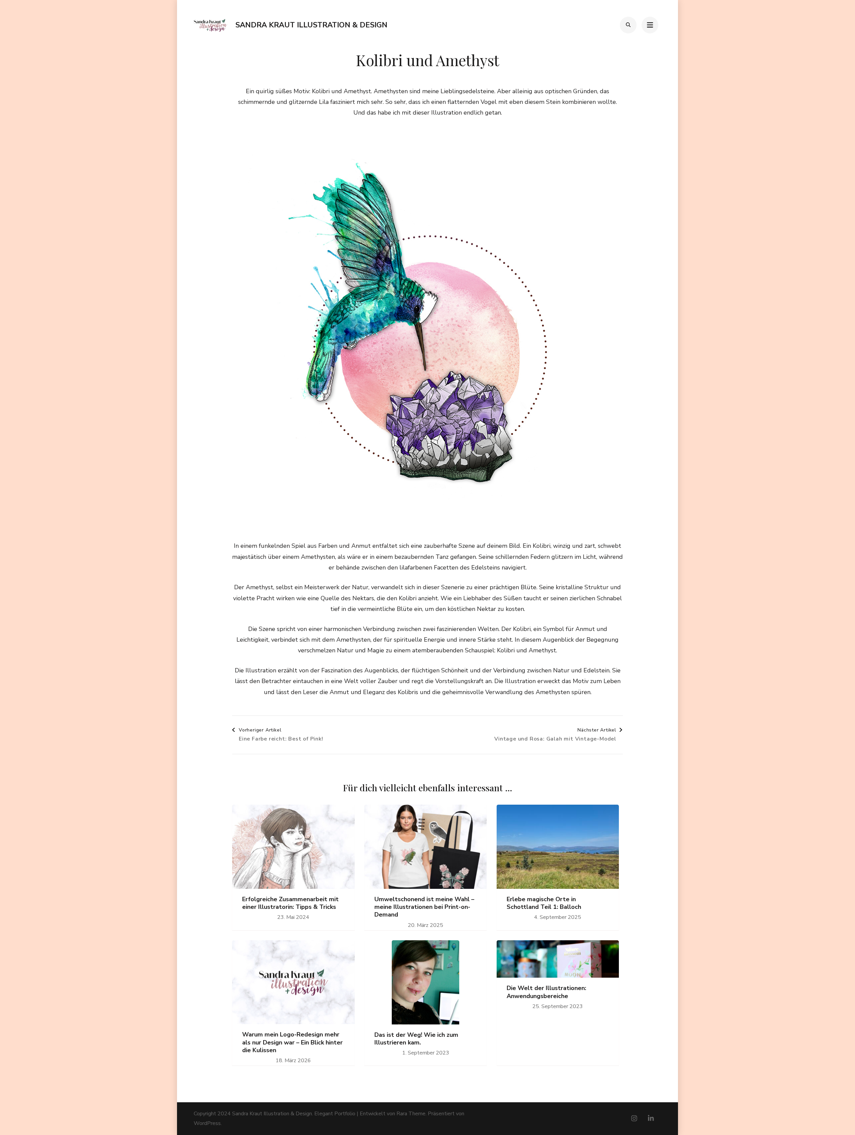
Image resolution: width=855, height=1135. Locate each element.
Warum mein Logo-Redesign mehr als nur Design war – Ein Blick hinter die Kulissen (292, 1042)
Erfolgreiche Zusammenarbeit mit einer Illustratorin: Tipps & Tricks (290, 903)
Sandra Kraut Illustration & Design (311, 25)
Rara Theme (410, 1113)
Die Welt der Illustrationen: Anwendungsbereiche (546, 992)
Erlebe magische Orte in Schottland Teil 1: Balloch (544, 903)
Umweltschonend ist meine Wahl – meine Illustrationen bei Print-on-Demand (424, 907)
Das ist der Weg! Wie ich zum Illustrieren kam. (416, 1038)
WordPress (207, 1123)
